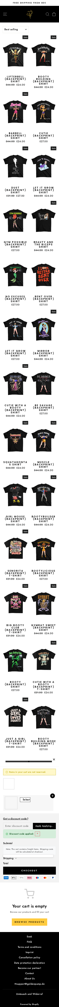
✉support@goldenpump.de (29, 984)
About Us (29, 978)
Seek (29, 936)
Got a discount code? (15, 819)
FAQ (29, 942)
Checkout (29, 870)
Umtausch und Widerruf (29, 994)
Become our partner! (29, 968)
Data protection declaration (29, 963)
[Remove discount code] (37, 834)
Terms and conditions (29, 947)
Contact (29, 973)
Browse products (29, 921)
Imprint (30, 952)
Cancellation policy (29, 957)
